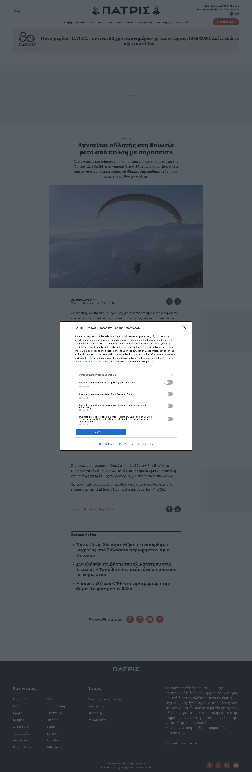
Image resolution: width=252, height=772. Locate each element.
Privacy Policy (145, 444)
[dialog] (126, 386)
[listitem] (126, 375)
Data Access (126, 444)
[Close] (185, 328)
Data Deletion (106, 444)
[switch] (168, 382)
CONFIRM (101, 432)
